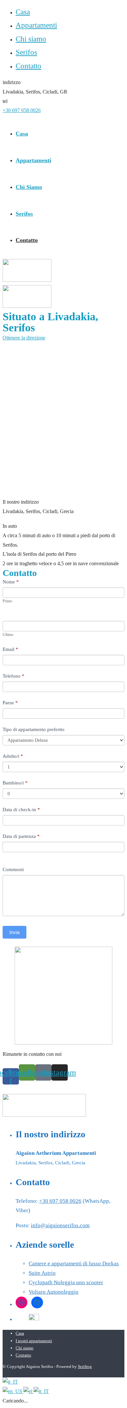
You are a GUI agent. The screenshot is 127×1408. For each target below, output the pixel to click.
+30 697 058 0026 (22, 110)
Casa (23, 12)
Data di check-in (21, 809)
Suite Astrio (42, 1273)
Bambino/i (15, 782)
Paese (10, 702)
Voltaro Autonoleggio (53, 1292)
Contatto (28, 66)
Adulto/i (13, 756)
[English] (13, 1391)
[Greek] (28, 1391)
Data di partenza (21, 836)
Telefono (13, 676)
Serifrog (85, 1366)
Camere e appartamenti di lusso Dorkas (74, 1263)
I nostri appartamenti (34, 1340)
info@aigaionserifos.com (60, 1225)
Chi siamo (31, 39)
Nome (11, 581)
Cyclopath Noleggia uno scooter (66, 1282)
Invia (14, 932)
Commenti (13, 869)
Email (10, 649)
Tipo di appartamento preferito (33, 729)
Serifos (26, 52)
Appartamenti (36, 25)
